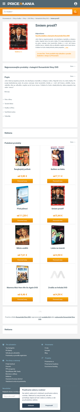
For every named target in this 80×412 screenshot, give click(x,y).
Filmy (24, 18)
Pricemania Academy (51, 364)
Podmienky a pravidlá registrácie (16, 355)
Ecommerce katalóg (51, 366)
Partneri (8, 366)
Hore (71, 66)
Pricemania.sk (6, 18)
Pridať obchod (10, 364)
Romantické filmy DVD (42, 18)
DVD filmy (31, 18)
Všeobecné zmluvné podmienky (16, 381)
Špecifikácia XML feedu (13, 371)
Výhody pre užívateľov (13, 353)
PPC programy (10, 369)
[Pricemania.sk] (21, 3)
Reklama (8, 376)
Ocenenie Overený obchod (14, 379)
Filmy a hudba (17, 18)
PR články (9, 350)
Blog (46, 353)
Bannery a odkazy (11, 374)
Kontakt (47, 350)
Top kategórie (10, 348)
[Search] (75, 11)
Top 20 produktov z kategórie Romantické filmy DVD (52, 36)
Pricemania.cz (49, 361)
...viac (66, 47)
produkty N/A (46, 317)
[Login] (76, 4)
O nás (46, 348)
